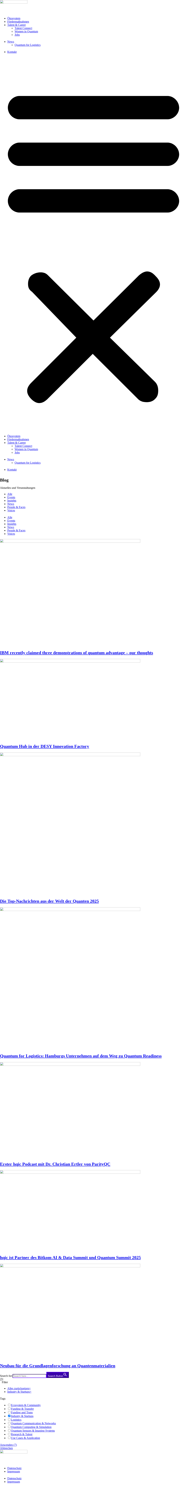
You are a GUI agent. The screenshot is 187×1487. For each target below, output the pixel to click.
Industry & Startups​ (22, 1416)
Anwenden (8, 1444)
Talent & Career (16, 24)
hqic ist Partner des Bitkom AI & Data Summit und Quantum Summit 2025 (70, 1257)
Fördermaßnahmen (18, 21)
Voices (11, 510)
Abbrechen (6, 1448)
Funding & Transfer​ (22, 1408)
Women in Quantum (26, 31)
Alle (9, 494)
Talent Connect (23, 28)
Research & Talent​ (21, 1434)
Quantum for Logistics (28, 44)
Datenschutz (14, 1468)
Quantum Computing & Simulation (31, 1427)
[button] (93, 244)
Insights (11, 500)
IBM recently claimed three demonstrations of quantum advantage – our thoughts (76, 652)
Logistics (16, 1419)
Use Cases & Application (25, 1437)
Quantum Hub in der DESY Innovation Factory (44, 746)
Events (11, 497)
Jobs (17, 34)
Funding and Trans (22, 1412)
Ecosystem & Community (26, 1405)
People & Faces (16, 507)
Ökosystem (13, 18)
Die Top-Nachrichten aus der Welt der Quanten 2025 (49, 901)
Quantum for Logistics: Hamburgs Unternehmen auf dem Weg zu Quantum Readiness (81, 1056)
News (10, 41)
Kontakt (12, 51)
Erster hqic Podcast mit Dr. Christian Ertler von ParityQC (55, 1164)
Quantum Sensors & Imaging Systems (33, 1430)
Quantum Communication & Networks (33, 1423)
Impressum (13, 1471)
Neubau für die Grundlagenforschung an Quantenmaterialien (57, 1365)
